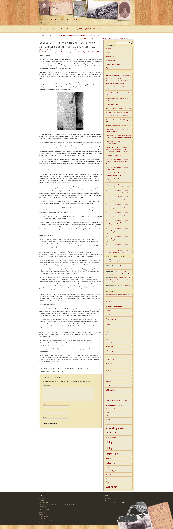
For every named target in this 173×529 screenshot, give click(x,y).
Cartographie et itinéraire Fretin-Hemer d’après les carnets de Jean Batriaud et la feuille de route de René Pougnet (117, 81)
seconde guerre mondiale (72, 52)
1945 (107, 298)
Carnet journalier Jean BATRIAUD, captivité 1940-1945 (118, 121)
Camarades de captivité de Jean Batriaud (117, 112)
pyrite (107, 415)
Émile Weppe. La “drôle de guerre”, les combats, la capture (117, 130)
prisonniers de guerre (60, 52)
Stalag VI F (109, 467)
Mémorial (109, 385)
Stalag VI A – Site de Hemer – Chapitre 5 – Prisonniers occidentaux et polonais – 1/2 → (108, 38)
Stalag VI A (85, 52)
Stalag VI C (109, 458)
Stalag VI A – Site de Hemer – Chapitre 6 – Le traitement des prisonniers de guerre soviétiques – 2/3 (118, 207)
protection (108, 412)
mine (107, 378)
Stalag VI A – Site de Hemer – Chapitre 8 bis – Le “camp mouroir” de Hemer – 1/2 (118, 246)
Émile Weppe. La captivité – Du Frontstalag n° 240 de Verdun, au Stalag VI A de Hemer (118, 136)
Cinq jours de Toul (110, 331)
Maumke (108, 371)
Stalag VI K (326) (111, 471)
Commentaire (47, 386)
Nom (44, 404)
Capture (108, 324)
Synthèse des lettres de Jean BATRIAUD (117, 116)
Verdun (107, 478)
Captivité (72, 49)
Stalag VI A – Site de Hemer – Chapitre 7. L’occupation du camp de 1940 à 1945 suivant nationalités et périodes (118, 223)
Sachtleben (109, 419)
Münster (53, 52)
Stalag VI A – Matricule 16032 (60, 19)
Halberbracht (109, 346)
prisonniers (109, 395)
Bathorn (108, 310)
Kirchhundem (110, 359)
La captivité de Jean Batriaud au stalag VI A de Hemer (118, 94)
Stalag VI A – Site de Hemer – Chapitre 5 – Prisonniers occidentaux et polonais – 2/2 (118, 192)
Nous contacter (103, 29)
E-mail (45, 411)
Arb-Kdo (109, 301)
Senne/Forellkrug (111, 437)
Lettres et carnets (110, 60)
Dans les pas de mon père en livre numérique (118, 108)
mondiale (108, 381)
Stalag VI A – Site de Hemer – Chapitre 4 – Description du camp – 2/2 (118, 180)
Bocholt (108, 314)
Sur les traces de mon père (113, 155)
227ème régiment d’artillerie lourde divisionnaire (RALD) (118, 294)
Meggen (108, 374)
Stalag (79, 52)
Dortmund (110, 335)
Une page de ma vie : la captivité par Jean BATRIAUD (117, 100)
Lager (107, 367)
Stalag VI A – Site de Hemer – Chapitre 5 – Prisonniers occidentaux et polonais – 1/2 (118, 186)
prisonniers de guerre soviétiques (114, 407)
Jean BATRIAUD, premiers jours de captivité (118, 75)
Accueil (42, 29)
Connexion (107, 499)
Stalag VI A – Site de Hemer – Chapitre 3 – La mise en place (118, 168)
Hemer (48, 52)
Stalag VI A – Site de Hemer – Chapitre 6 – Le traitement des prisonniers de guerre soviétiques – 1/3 (118, 199)
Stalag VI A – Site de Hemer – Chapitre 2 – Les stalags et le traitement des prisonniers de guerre (118, 161)
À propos (48, 29)
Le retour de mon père (112, 104)
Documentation (110, 56)
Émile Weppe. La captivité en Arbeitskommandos (114, 142)
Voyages (108, 68)
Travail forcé (109, 475)
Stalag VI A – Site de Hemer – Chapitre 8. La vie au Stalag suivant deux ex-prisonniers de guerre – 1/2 (118, 231)
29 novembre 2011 (43, 49)
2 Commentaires (53, 49)
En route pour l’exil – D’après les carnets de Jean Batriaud (118, 88)
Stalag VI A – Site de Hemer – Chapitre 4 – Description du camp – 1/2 (118, 174)
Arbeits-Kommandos (114, 306)
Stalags (90, 52)
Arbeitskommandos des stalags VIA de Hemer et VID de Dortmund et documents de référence (118, 280)
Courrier (108, 53)
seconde (108, 423)
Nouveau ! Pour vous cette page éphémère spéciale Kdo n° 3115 (79, 29)
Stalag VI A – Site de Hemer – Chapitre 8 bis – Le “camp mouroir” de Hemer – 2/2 (118, 252)
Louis (62, 49)
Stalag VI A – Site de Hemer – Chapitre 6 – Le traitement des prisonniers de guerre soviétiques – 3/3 (118, 215)
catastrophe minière (110, 327)
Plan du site (56, 29)
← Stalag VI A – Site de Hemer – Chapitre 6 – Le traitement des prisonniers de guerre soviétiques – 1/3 (69, 35)
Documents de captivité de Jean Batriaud (117, 126)
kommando (109, 363)
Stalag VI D (110, 462)
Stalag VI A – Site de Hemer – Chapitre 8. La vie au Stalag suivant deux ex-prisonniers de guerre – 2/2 (118, 239)
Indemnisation (109, 356)
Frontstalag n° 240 (109, 342)
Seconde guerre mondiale (81, 49)
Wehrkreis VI (95, 52)
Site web (45, 417)
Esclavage (108, 339)
